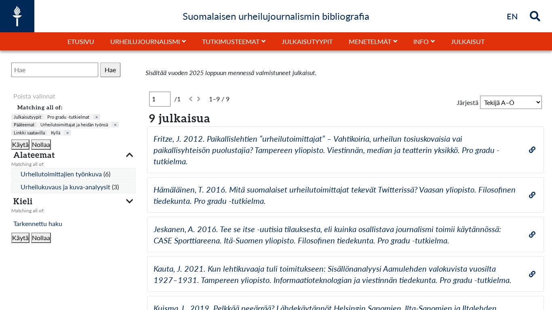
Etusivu (80, 41)
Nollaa (41, 144)
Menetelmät (370, 41)
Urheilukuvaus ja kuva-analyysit (66, 187)
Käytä (20, 144)
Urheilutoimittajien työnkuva (62, 174)
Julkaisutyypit (307, 41)
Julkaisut (468, 41)
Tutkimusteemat (230, 41)
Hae (110, 69)
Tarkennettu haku (37, 223)
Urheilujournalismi (145, 41)
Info (421, 41)
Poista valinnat (34, 96)
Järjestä (467, 102)
